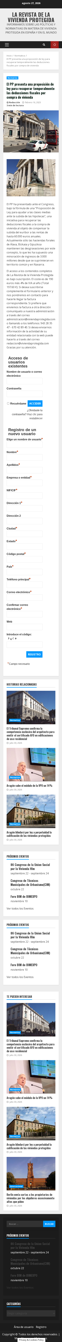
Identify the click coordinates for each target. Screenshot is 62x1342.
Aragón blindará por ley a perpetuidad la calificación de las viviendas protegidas (31, 811)
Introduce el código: (19, 634)
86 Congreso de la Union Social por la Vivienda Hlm (30, 866)
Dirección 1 (14, 503)
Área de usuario (24, 1327)
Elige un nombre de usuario (25, 439)
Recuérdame (18, 403)
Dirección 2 (14, 515)
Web (9, 621)
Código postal (16, 553)
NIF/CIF (12, 490)
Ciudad (12, 528)
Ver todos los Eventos (20, 908)
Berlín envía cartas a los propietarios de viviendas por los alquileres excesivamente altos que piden (31, 1173)
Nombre (12, 452)
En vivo (55, 44)
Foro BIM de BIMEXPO (24, 896)
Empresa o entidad (19, 477)
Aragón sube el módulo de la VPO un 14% (31, 764)
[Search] (44, 45)
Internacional (16, 1186)
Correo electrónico (19, 592)
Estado (12, 541)
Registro (41, 1327)
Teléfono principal (19, 579)
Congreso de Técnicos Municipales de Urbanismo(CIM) (30, 882)
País (10, 566)
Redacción (14, 102)
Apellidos (13, 464)
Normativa (12, 78)
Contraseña (14, 388)
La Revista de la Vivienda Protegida (31, 17)
